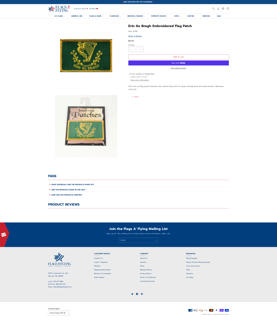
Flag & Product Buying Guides (198, 262)
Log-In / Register (101, 262)
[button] (213, 8)
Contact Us (98, 258)
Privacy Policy (145, 273)
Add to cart (178, 57)
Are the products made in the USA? (68, 190)
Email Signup (99, 277)
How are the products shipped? (66, 195)
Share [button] (136, 97)
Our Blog (189, 277)
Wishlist (92, 8)
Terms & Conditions (148, 277)
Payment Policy (146, 270)
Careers (143, 262)
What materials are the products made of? (72, 184)
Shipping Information (102, 270)
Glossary (189, 273)
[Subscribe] (155, 240)
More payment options (178, 68)
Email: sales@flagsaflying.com (60, 287)
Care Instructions (193, 266)
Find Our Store (80, 8)
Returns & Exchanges (102, 273)
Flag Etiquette (191, 258)
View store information (139, 80)
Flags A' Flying (211, 314)
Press (142, 266)
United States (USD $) (57, 313)
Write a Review (135, 36)
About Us (143, 258)
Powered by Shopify (223, 314)
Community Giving (147, 281)
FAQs (188, 270)
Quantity (131, 45)
